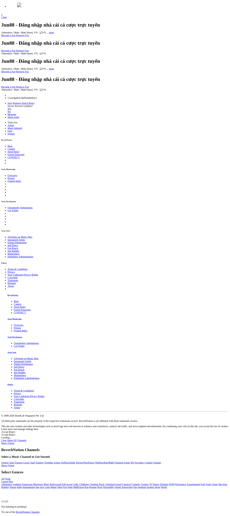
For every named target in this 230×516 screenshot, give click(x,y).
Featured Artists (122, 462)
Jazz (42, 487)
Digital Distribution (17, 242)
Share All (11, 440)
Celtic (76, 484)
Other (59, 487)
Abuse (11, 286)
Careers (11, 149)
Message (12, 114)
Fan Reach (13, 248)
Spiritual (142, 487)
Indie (19, 487)
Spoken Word (153, 487)
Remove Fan (22, 35)
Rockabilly (108, 487)
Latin (47, 487)
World (164, 487)
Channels (21, 440)
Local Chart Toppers (33, 462)
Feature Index (14, 181)
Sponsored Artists (16, 239)
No (9, 111)
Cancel (4, 481)
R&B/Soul (78, 487)
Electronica (180, 484)
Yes (9, 108)
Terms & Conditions (18, 269)
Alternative (6, 484)
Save (10, 103)
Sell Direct (13, 245)
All (2, 478)
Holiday (5, 487)
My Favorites (137, 462)
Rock (100, 487)
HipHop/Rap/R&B (104, 462)
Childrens (84, 484)
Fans (10, 131)
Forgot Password (16, 154)
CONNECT (14, 157)
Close (4, 17)
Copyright (13, 277)
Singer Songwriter (124, 487)
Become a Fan (8, 35)
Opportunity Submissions (20, 207)
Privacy (11, 272)
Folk (203, 484)
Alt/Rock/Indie (68, 462)
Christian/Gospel (113, 484)
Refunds (12, 283)
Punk (70, 487)
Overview (12, 175)
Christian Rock (96, 484)
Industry (15, 128)
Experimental (193, 484)
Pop (65, 487)
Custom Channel (152, 462)
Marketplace (14, 254)
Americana (27, 484)
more (51, 32)
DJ (150, 484)
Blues (46, 484)
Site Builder (13, 251)
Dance (156, 484)
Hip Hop (222, 484)
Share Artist (13, 117)
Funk (208, 484)
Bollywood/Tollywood (61, 484)
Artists (11, 125)
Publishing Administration (20, 256)
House (13, 487)
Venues (11, 133)
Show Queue (7, 443)
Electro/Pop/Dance (85, 462)
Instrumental (29, 487)
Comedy (136, 484)
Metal (53, 487)
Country (145, 484)
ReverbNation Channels (28, 512)
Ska (135, 487)
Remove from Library (24, 103)
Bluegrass (38, 484)
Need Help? (13, 151)
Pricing (11, 178)
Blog (10, 146)
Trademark (13, 280)
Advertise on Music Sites (20, 237)
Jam (37, 487)
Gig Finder (13, 210)
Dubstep (164, 484)
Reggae (93, 487)
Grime (215, 484)
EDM (171, 484)
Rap (86, 487)
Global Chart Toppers (12, 462)
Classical (126, 484)
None (7, 478)
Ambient (17, 484)
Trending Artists (52, 462)
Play (11, 481)
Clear (4, 440)
